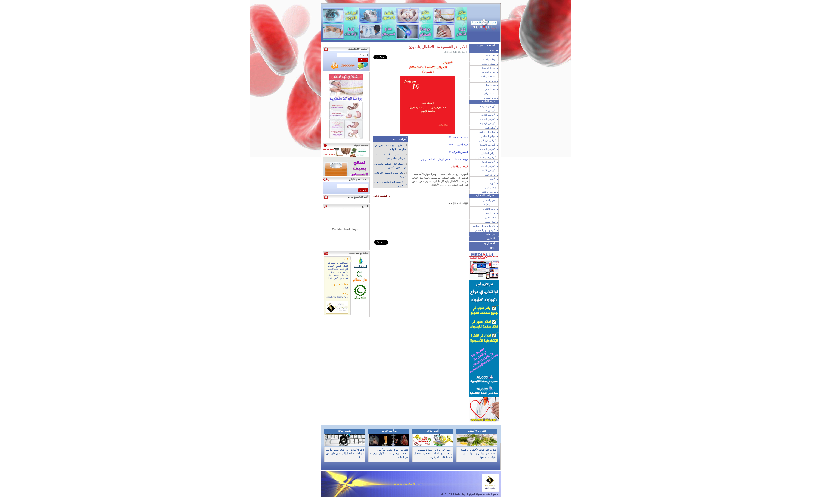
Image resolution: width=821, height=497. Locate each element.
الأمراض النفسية (488, 149)
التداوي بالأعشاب (477, 430)
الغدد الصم (491, 213)
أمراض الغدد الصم (487, 132)
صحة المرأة (490, 85)
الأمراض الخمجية (488, 145)
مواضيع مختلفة (488, 192)
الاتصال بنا (489, 243)
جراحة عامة (490, 174)
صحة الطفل (490, 89)
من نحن (490, 233)
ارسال (449, 202)
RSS (492, 247)
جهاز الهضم (490, 221)
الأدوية (493, 183)
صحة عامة (491, 55)
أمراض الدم (490, 127)
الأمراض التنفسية (488, 119)
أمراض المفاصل (488, 136)
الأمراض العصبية (488, 110)
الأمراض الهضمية (488, 123)
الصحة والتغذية (489, 63)
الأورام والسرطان (487, 106)
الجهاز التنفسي (489, 209)
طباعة (460, 202)
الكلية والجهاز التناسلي (485, 230)
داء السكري (490, 187)
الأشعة (493, 179)
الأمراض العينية (489, 162)
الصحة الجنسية (489, 68)
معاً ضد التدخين (389, 430)
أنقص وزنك (433, 430)
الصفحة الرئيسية (486, 45)
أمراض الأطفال (488, 153)
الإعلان (491, 238)
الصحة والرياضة (488, 76)
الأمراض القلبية (488, 115)
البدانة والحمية (489, 59)
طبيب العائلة (344, 430)
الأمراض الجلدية (488, 166)
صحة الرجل (490, 80)
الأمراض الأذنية (489, 170)
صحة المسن (490, 98)
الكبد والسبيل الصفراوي (484, 226)
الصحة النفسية (489, 72)
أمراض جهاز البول (487, 140)
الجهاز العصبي (489, 200)
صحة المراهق (489, 93)
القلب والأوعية (489, 204)
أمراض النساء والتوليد (485, 157)
